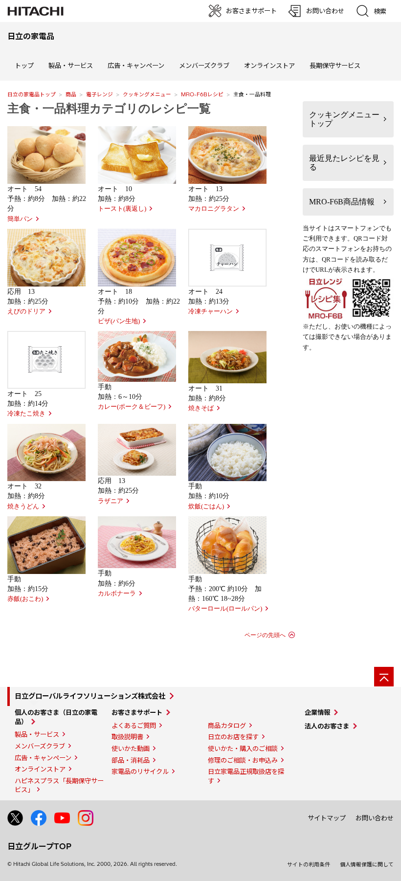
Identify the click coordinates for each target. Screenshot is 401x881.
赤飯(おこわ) (25, 598)
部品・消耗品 (130, 760)
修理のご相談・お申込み (243, 760)
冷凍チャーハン (210, 311)
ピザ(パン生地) (119, 321)
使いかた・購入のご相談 (243, 748)
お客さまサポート (136, 712)
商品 (71, 94)
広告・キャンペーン (43, 758)
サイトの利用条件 (308, 864)
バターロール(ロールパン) (225, 608)
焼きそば (201, 408)
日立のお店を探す (233, 737)
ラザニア (110, 501)
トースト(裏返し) (122, 208)
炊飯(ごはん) (206, 506)
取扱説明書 (127, 737)
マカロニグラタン (213, 208)
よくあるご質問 (133, 725)
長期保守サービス (335, 65)
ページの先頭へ (265, 635)
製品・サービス (37, 734)
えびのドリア (26, 311)
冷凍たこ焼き (26, 413)
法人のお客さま (327, 726)
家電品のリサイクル (140, 771)
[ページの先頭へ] (384, 676)
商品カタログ (227, 725)
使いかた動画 (130, 748)
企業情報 (317, 712)
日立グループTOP (39, 846)
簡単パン (20, 219)
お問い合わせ (375, 818)
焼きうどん (23, 506)
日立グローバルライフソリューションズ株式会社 (90, 696)
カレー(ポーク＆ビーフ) (131, 406)
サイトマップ (327, 818)
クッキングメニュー (147, 94)
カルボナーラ (117, 593)
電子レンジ (99, 94)
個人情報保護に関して (367, 864)
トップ (24, 65)
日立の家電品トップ (31, 94)
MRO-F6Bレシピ (202, 94)
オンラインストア (269, 65)
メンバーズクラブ (204, 65)
